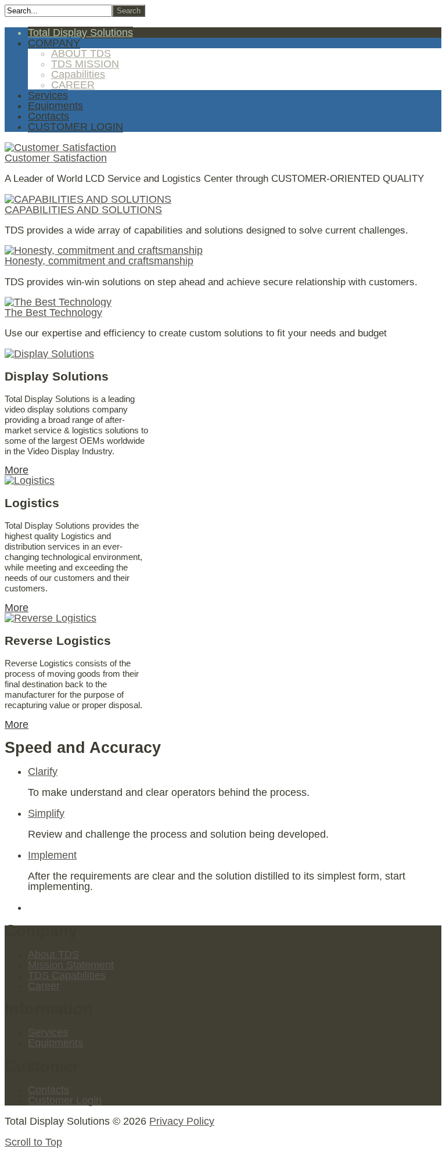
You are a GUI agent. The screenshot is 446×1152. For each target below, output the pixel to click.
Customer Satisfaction (56, 158)
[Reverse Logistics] (50, 618)
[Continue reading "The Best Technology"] (58, 302)
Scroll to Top (33, 1142)
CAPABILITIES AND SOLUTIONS (83, 210)
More (16, 470)
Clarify (42, 771)
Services (48, 95)
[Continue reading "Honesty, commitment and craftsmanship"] (104, 250)
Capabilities (78, 74)
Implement (52, 855)
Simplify (46, 813)
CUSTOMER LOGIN (75, 126)
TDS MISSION (85, 64)
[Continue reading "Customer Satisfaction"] (60, 147)
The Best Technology (53, 312)
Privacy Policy (181, 1121)
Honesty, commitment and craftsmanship (99, 261)
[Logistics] (30, 480)
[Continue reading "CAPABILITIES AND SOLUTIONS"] (88, 199)
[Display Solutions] (49, 354)
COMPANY (54, 43)
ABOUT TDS (81, 53)
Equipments (55, 106)
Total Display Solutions (80, 32)
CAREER (73, 85)
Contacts (48, 116)
